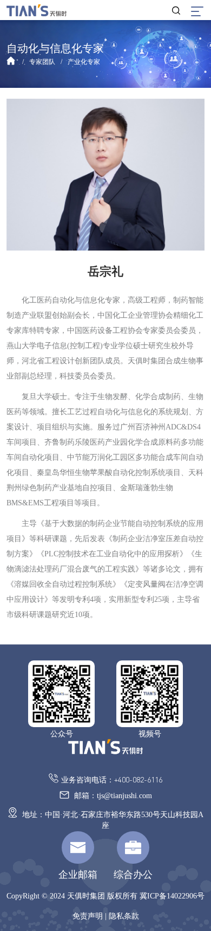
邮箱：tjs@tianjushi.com (112, 796)
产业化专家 (84, 62)
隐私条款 (124, 916)
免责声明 (87, 916)
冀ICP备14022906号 (172, 896)
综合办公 (133, 874)
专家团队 (42, 62)
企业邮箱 (77, 874)
